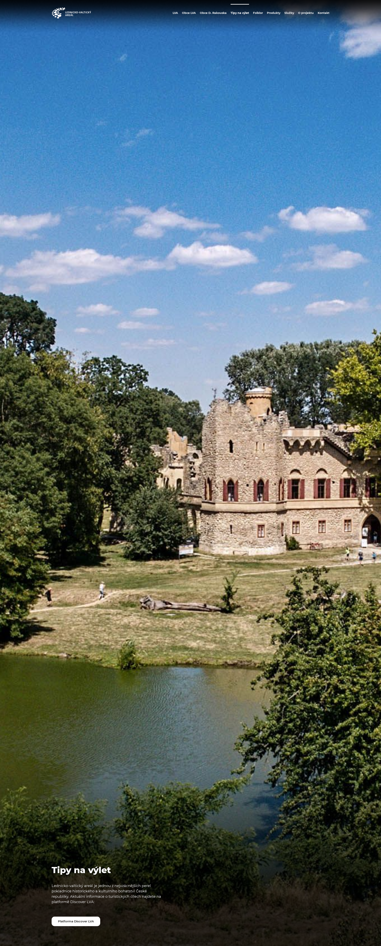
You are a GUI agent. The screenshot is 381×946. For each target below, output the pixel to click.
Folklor (258, 13)
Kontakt (323, 13)
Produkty (273, 13)
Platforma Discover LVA (76, 921)
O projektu (306, 13)
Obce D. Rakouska (213, 13)
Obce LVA (189, 13)
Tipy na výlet (240, 13)
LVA (175, 13)
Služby (289, 13)
